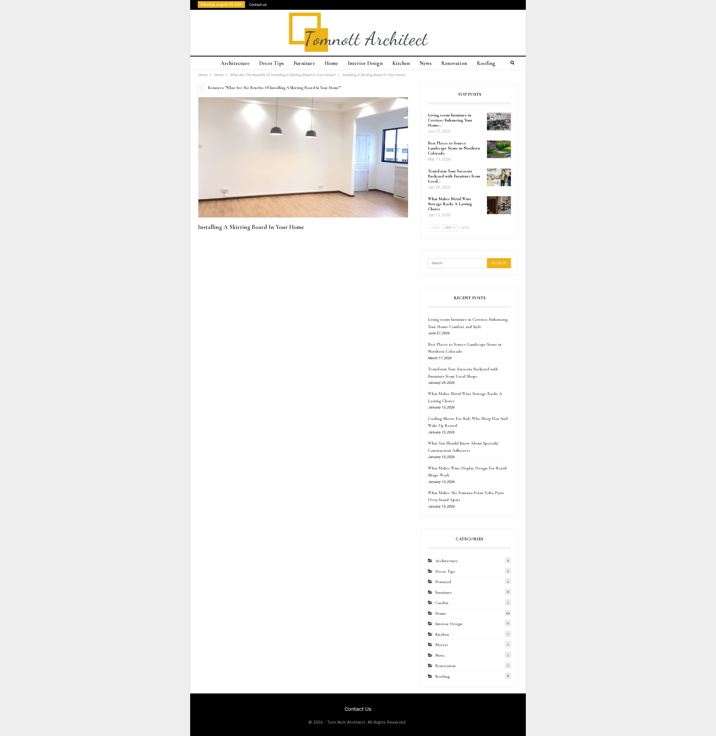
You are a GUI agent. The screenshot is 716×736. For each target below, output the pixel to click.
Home (331, 63)
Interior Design (365, 63)
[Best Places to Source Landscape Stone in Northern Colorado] (499, 149)
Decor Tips (271, 63)
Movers (441, 644)
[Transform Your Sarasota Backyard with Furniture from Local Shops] (499, 177)
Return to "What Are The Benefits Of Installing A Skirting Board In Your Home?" (274, 87)
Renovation (454, 63)
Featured (443, 581)
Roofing (486, 63)
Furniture (304, 63)
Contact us (258, 5)
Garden (441, 602)
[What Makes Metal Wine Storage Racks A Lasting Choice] (499, 205)
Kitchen (401, 63)
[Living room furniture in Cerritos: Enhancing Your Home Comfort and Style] (499, 121)
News (426, 63)
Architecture (235, 63)
